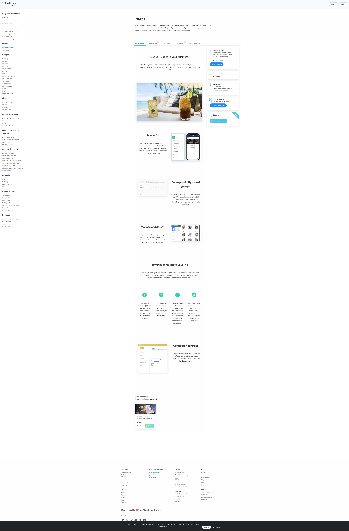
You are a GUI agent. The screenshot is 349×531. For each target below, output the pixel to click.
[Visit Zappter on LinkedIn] (144, 520)
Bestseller (5, 107)
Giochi (4, 91)
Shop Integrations (7, 78)
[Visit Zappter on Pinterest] (140, 520)
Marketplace (205, 477)
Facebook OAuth (7, 198)
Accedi (332, 4)
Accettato (206, 527)
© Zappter (124, 516)
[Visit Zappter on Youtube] (136, 520)
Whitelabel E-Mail (7, 184)
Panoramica (140, 43)
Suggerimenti (180, 43)
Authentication (6, 83)
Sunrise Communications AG (182, 494)
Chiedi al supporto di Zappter (10, 34)
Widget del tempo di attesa (9, 155)
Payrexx (4, 187)
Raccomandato (6, 109)
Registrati (204, 472)
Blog (202, 480)
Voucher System (6, 221)
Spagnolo (123, 502)
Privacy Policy (163, 526)
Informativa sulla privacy (181, 487)
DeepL (4, 179)
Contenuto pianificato (8, 153)
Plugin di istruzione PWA (9, 158)
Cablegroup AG (179, 496)
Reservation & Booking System (10, 139)
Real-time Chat (6, 142)
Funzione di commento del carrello (11, 219)
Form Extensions (7, 86)
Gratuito (150, 426)
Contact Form (6, 224)
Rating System (6, 200)
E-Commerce (5, 61)
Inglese (123, 492)
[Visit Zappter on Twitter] (131, 520)
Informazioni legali (180, 484)
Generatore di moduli (8, 126)
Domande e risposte (207, 497)
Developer (5, 64)
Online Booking (6, 68)
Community (166, 43)
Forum (4, 123)
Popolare (4, 104)
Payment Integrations (8, 76)
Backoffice (5, 66)
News (203, 482)
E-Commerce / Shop (7, 144)
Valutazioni (153, 43)
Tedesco (123, 495)
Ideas (3, 73)
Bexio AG (177, 499)
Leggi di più (216, 527)
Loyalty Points (6, 226)
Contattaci (124, 485)
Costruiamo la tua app (8, 39)
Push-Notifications (7, 210)
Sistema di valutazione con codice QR (12, 168)
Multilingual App (6, 203)
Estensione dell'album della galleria (12, 160)
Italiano (4, 17)
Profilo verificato (7, 170)
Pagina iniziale (6, 29)
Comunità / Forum (7, 31)
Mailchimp (5, 182)
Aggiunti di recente (7, 102)
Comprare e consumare (8, 121)
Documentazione (7, 36)
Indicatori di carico (7, 93)
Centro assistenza (206, 492)
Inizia (342, 4)
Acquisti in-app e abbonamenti (10, 118)
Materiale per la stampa (181, 475)
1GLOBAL (177, 501)
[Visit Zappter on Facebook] (123, 520)
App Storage (5, 81)
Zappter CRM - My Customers (10, 205)
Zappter (154, 472)
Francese (123, 497)
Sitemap (203, 485)
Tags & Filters (6, 195)
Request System (6, 208)
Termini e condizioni (180, 482)
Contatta (204, 499)
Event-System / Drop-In (8, 137)
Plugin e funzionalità (11, 13)
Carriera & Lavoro (179, 472)
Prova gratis (218, 64)
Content (4, 71)
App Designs (5, 50)
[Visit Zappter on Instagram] (127, 520)
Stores (4, 88)
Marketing (5, 59)
